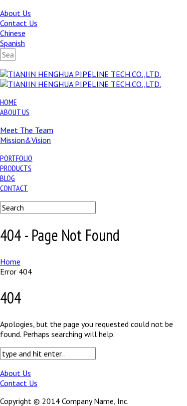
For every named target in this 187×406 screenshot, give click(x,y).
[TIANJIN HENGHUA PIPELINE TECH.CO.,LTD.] (80, 74)
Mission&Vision (25, 140)
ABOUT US (14, 112)
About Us (15, 13)
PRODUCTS (15, 168)
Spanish (12, 43)
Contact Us (18, 23)
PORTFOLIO (16, 158)
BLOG (7, 178)
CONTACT (14, 188)
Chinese (12, 33)
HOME (8, 102)
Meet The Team (26, 130)
